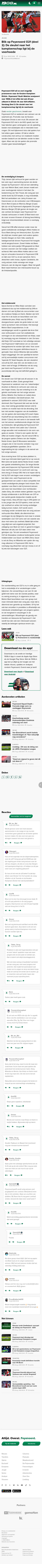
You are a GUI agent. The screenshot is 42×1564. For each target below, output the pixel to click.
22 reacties (22, 56)
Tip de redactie (10, 1443)
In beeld (25, 1470)
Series (4, 1473)
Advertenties (27, 1473)
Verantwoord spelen (7, 1536)
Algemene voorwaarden (8, 1534)
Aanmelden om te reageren (21, 816)
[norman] (6, 1279)
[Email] (7, 777)
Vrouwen (5, 1479)
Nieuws (4, 1454)
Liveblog (26, 1479)
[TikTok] (26, 1485)
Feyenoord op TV (6, 1553)
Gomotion (12, 1542)
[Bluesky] (14, 1485)
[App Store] (16, 1491)
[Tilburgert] (6, 852)
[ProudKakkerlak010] (6, 1300)
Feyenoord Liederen (28, 1551)
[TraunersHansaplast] (8, 1011)
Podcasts (26, 1457)
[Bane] (6, 992)
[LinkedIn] (20, 777)
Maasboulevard (28, 1460)
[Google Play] (6, 1491)
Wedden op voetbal (7, 1555)
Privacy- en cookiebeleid (8, 1531)
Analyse (4, 1476)
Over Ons (26, 1476)
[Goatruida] (6, 1254)
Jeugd (4, 1470)
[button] (24, 824)
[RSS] (30, 1485)
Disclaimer (4, 1533)
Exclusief (5, 1463)
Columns (26, 1454)
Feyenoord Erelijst (28, 1555)
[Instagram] (6, 1485)
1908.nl (9, 3)
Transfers (5, 1457)
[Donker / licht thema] (30, 3)
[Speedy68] (6, 1184)
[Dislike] (11, 842)
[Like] (6, 885)
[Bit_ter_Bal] (6, 824)
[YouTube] (22, 1485)
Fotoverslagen (28, 1466)
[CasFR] (6, 894)
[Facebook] (11, 777)
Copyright (4, 1538)
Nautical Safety (27, 1550)
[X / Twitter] (3, 777)
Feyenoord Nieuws (28, 1553)
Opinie (4, 1460)
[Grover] (6, 920)
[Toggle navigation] (39, 3)
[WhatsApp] (15, 777)
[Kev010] (8, 1097)
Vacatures (31, 1443)
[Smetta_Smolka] (6, 1159)
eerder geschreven (14, 111)
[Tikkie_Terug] (8, 945)
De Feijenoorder (28, 1463)
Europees (5, 1466)
